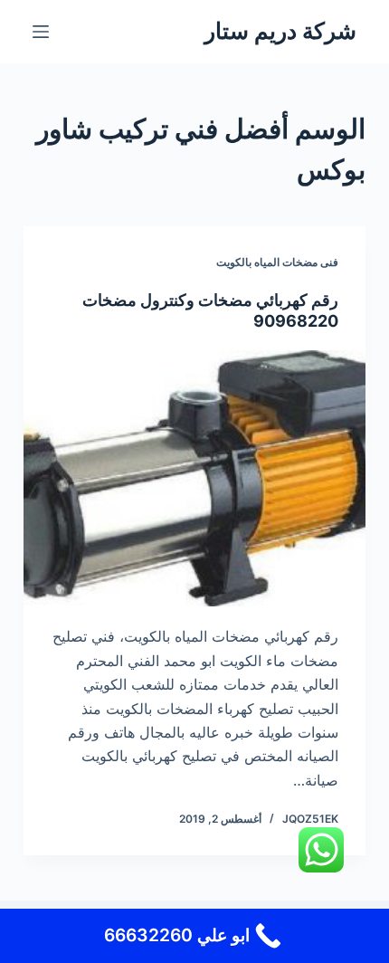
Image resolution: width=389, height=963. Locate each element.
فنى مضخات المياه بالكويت (277, 262)
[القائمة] (41, 32)
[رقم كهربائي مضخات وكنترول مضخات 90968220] (194, 478)
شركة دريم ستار (280, 30)
